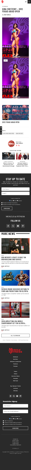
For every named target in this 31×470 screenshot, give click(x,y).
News (2, 255)
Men (15, 200)
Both (11, 200)
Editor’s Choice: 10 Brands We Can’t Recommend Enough (8, 164)
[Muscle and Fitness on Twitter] (13, 226)
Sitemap (15, 390)
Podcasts (15, 378)
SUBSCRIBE (7, 208)
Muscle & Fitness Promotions (10, 202)
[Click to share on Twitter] (1, 130)
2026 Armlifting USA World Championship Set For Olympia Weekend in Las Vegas (13, 323)
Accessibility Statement (15, 444)
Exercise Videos (15, 376)
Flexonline (5, 6)
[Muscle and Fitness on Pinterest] (23, 226)
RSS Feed (15, 380)
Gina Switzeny (19, 133)
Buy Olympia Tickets (15, 386)
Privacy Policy (15, 442)
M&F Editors (7, 14)
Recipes (15, 366)
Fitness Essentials (8, 161)
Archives (15, 388)
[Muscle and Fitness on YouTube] (18, 226)
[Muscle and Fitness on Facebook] (8, 226)
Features (15, 363)
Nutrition (15, 359)
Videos (15, 373)
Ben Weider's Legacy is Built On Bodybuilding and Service (13, 258)
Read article (5, 266)
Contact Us (15, 439)
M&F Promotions (9, 420)
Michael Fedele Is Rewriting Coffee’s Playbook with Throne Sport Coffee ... (22, 165)
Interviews (22, 161)
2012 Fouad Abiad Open (10, 122)
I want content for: (15, 198)
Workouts (15, 356)
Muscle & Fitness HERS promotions (13, 422)
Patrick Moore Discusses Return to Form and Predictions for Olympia (15, 290)
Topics (15, 371)
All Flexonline (15, 335)
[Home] (2, 2)
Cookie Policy (15, 443)
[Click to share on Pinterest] (1, 133)
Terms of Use (15, 440)
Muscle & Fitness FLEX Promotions (11, 204)
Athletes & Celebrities (15, 361)
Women (20, 200)
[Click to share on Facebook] (1, 127)
